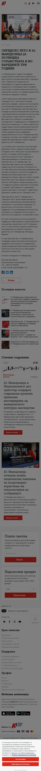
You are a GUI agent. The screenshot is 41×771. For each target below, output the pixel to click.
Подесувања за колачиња (20, 764)
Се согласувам (21, 759)
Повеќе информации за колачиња (24, 755)
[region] (20, 755)
